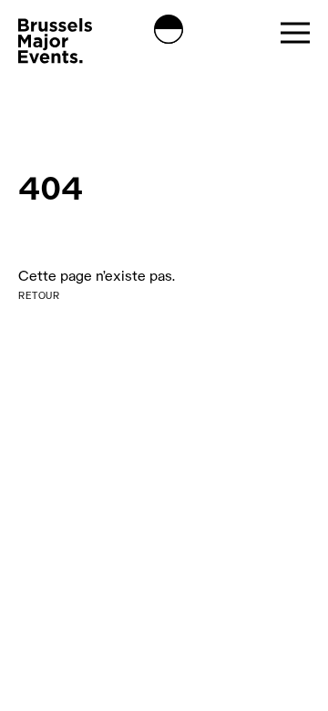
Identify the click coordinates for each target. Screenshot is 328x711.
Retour (38, 295)
